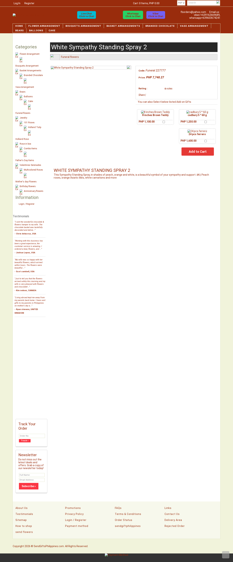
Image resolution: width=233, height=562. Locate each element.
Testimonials (24, 514)
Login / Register (26, 204)
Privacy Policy (74, 514)
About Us (21, 508)
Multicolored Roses (33, 170)
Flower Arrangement (44, 26)
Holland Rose (22, 139)
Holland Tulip (34, 127)
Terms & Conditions (128, 514)
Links (168, 508)
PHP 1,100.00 (147, 121)
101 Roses (29, 122)
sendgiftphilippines (128, 526)
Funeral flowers (22, 113)
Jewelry (23, 118)
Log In (17, 3)
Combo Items (30, 148)
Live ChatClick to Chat (86, 15)
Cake (52, 30)
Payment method (76, 526)
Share (142, 94)
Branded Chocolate (160, 26)
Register (29, 3)
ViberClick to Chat (155, 15)
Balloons (36, 30)
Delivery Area (173, 520)
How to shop (23, 526)
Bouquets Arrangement (83, 26)
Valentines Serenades (30, 165)
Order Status (123, 520)
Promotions (73, 508)
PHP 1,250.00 (188, 121)
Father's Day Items (24, 160)
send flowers (24, 532)
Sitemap (21, 520)
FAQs (118, 508)
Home (19, 26)
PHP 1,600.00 (188, 140)
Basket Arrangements (123, 26)
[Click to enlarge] (155, 112)
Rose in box (25, 144)
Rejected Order (175, 526)
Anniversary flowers (33, 191)
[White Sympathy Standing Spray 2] (72, 67)
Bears (19, 30)
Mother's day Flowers (26, 181)
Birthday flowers (28, 186)
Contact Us (172, 514)
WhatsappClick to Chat (133, 15)
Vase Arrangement (194, 26)
